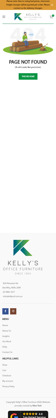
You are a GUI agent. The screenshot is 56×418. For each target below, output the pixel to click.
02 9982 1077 (9, 292)
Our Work (6, 341)
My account (7, 381)
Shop (4, 365)
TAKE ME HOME (28, 77)
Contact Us (7, 352)
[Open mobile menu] (4, 17)
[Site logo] (28, 17)
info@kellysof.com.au (12, 296)
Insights (6, 336)
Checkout (6, 376)
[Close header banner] (52, 5)
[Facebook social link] (5, 311)
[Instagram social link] (13, 311)
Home (5, 325)
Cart (4, 370)
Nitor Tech (37, 406)
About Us (6, 331)
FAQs (4, 347)
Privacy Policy (8, 386)
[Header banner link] (23, 5)
